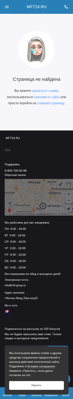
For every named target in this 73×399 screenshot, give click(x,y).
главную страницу (50, 103)
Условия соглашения (41, 366)
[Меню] (7, 7)
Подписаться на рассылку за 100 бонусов (32, 328)
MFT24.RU (36, 6)
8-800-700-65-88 (16, 170)
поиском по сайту (47, 97)
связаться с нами (45, 90)
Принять (36, 385)
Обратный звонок (15, 175)
